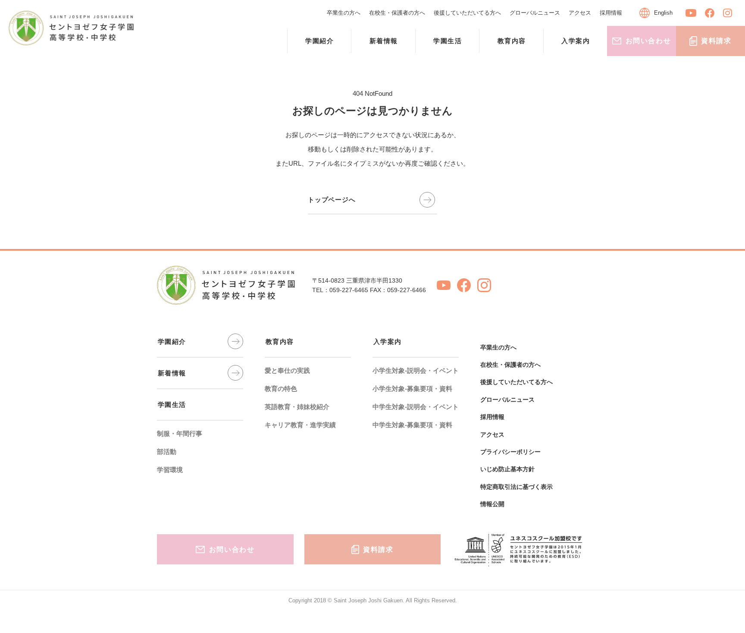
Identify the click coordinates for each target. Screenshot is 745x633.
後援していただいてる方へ (467, 12)
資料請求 (716, 40)
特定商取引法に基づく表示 (516, 486)
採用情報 (611, 12)
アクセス (580, 12)
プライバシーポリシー (510, 451)
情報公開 (492, 504)
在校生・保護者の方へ (397, 12)
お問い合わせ (648, 40)
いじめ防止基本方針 (507, 469)
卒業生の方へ (343, 12)
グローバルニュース (535, 12)
